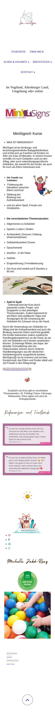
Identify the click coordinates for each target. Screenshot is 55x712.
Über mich (37, 51)
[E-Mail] (9, 544)
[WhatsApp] (9, 548)
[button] (27, 700)
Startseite (18, 51)
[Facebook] (9, 539)
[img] (27, 19)
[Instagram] (9, 535)
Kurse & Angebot (15, 62)
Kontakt (27, 72)
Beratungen (41, 62)
